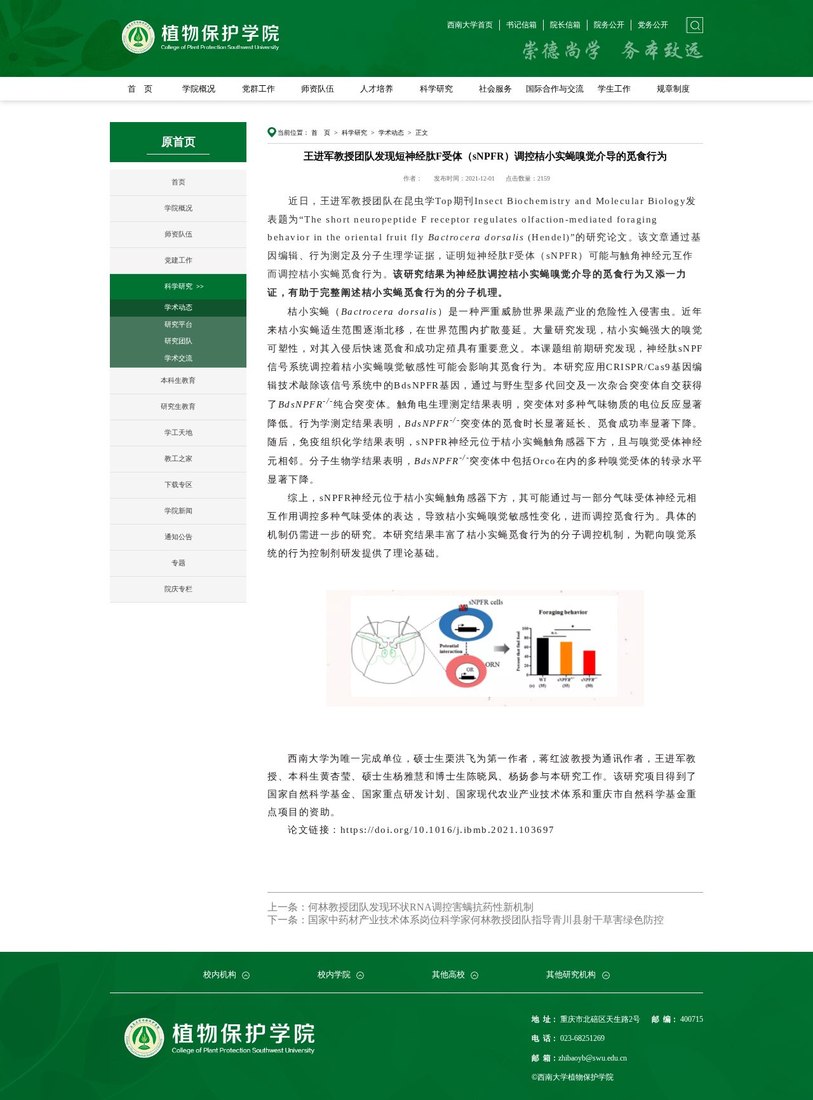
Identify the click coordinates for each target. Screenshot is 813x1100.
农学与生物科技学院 (157, 963)
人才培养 (376, 88)
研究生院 (401, 963)
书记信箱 (521, 24)
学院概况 (198, 88)
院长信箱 (565, 24)
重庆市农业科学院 (461, 963)
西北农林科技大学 (246, 963)
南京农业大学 (308, 963)
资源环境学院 (385, 963)
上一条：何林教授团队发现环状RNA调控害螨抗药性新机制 (400, 907)
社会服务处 (521, 963)
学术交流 (178, 358)
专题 (178, 563)
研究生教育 (178, 406)
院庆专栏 (178, 589)
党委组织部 (142, 963)
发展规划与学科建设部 (254, 963)
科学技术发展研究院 (459, 963)
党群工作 (258, 88)
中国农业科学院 (395, 963)
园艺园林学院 (223, 963)
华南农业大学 (417, 963)
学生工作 (614, 88)
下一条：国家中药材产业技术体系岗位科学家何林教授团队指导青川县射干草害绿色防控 (465, 919)
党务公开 (653, 24)
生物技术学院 (331, 963)
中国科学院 (342, 963)
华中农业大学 (363, 963)
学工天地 (178, 432)
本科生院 (362, 963)
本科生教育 (178, 380)
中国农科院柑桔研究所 (539, 963)
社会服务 (495, 88)
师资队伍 (317, 88)
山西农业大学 (471, 963)
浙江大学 (192, 963)
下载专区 (178, 484)
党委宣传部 (189, 963)
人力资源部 (319, 963)
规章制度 (673, 88)
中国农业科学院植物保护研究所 (176, 963)
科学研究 (436, 88)
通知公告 (178, 536)
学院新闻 (178, 510)
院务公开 (609, 24)
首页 (178, 182)
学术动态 (178, 307)
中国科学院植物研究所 (276, 963)
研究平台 (178, 324)
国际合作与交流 (555, 88)
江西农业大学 (525, 963)
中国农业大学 (145, 963)
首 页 (140, 88)
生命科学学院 (277, 963)
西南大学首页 (470, 24)
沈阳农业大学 (579, 963)
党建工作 (178, 260)
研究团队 (178, 341)
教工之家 (178, 458)
